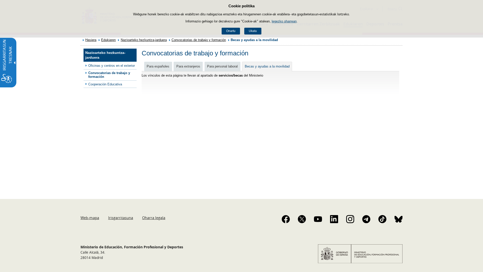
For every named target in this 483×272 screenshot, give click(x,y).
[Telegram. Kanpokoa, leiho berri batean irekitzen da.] (366, 219)
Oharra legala (153, 217)
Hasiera (90, 40)
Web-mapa (89, 217)
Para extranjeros (188, 66)
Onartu (230, 31)
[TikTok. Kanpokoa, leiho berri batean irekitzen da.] (382, 219)
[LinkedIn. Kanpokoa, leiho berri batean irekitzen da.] (334, 219)
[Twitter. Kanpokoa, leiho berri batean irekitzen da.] (302, 219)
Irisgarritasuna (120, 217)
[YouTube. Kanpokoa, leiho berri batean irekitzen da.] (318, 219)
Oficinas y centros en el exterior (111, 65)
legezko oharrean (284, 21)
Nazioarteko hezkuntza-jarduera (144, 40)
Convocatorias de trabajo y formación (199, 40)
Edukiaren (108, 40)
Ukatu (253, 31)
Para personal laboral (222, 66)
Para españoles (158, 66)
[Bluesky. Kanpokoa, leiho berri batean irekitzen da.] (398, 219)
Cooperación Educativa (105, 84)
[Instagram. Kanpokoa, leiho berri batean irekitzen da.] (350, 219)
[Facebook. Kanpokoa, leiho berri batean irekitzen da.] (286, 219)
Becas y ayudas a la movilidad (267, 66)
